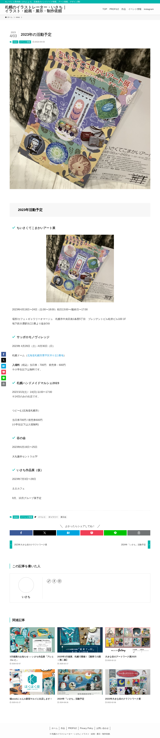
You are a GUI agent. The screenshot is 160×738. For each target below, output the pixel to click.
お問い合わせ (102, 728)
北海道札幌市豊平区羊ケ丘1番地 (45, 355)
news (15, 42)
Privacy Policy (86, 728)
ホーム (55, 728)
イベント (42, 517)
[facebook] (54, 581)
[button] (21, 532)
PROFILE (72, 728)
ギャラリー (53, 517)
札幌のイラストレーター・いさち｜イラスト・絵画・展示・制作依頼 (36, 9)
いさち (26, 596)
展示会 (63, 517)
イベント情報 (25, 42)
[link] (49, 581)
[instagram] (60, 581)
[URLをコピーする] (138, 532)
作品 (63, 728)
